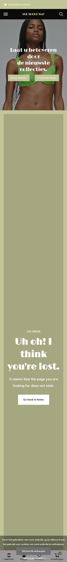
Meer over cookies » (34, 558)
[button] (5, 14)
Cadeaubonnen (46, 77)
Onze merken (19, 77)
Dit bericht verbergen (33, 551)
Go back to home (33, 399)
